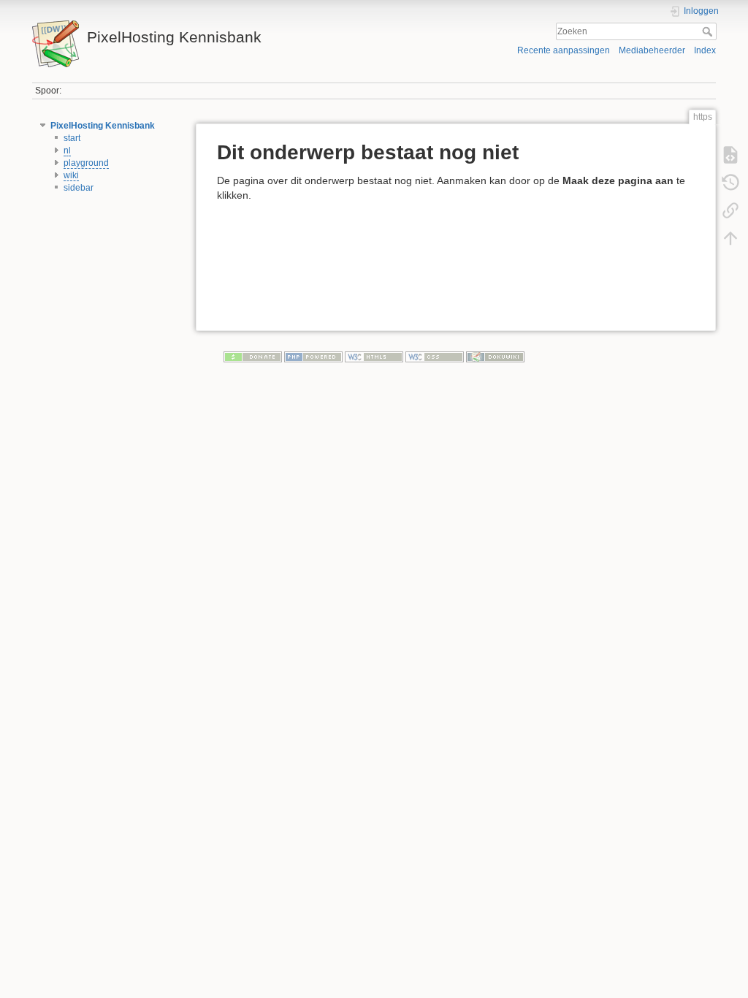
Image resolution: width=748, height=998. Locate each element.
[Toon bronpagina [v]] (730, 155)
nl (67, 150)
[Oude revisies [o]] (730, 183)
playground (86, 163)
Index (705, 50)
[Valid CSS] (434, 356)
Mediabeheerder (652, 50)
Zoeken (709, 31)
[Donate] (253, 356)
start (72, 138)
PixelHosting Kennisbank (102, 126)
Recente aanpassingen (563, 50)
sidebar (79, 188)
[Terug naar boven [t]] (730, 238)
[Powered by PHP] (313, 356)
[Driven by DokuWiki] (495, 356)
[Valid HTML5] (374, 356)
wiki (71, 175)
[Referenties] (730, 210)
